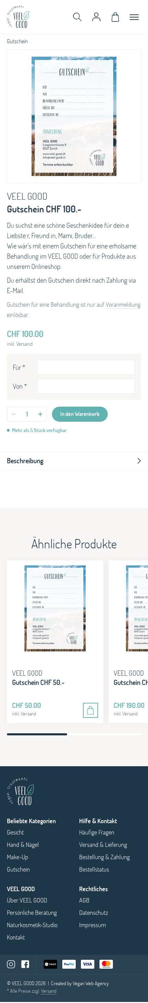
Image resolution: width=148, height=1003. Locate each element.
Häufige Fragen (96, 832)
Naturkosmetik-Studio (32, 925)
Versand (48, 991)
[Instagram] (11, 964)
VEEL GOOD (27, 196)
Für (19, 367)
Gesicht (15, 832)
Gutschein (18, 869)
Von (20, 386)
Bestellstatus (94, 869)
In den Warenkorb (79, 413)
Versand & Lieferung (103, 845)
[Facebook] (25, 964)
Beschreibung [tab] (25, 460)
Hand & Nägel (23, 845)
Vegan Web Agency (91, 983)
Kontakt (16, 937)
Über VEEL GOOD (27, 900)
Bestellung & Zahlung (104, 857)
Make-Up (17, 857)
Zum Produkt (90, 710)
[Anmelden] (96, 17)
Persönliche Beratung (32, 913)
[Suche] (77, 17)
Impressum (92, 925)
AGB (84, 900)
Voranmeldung (123, 304)
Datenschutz (93, 913)
